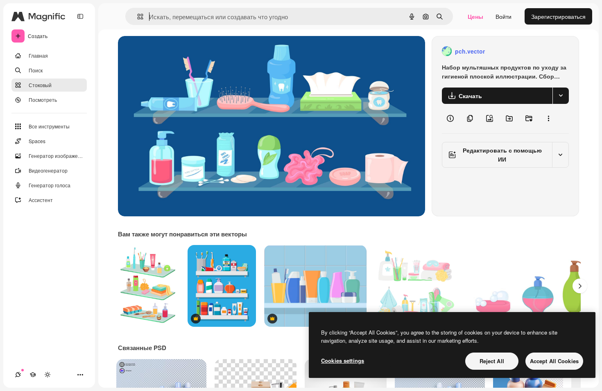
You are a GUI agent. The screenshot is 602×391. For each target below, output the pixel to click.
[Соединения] (18, 374)
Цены (475, 16)
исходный (173, 51)
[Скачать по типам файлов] (560, 96)
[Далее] (580, 286)
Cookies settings (342, 360)
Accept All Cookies (554, 361)
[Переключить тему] (47, 374)
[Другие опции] (548, 118)
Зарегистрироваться (558, 16)
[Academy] (32, 374)
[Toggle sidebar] (80, 16)
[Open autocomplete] (137, 16)
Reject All (492, 361)
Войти (503, 16)
